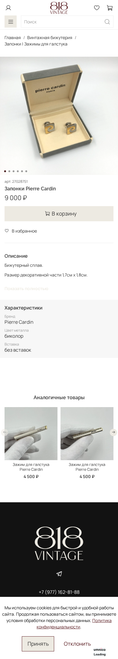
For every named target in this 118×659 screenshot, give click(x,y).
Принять (38, 643)
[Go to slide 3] (14, 171)
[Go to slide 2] (9, 171)
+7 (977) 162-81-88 (59, 592)
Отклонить (77, 643)
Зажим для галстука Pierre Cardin (31, 467)
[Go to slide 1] (5, 171)
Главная (13, 37)
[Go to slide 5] (22, 171)
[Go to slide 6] (26, 171)
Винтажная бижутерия (49, 37)
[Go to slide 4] (18, 171)
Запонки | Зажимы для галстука (36, 44)
